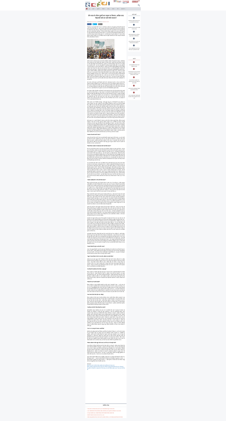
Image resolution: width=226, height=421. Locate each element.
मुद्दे (89, 9)
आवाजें (92, 9)
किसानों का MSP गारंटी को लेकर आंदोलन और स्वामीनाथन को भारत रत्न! (100, 365)
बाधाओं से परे (122, 9)
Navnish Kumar (94, 21)
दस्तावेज (112, 9)
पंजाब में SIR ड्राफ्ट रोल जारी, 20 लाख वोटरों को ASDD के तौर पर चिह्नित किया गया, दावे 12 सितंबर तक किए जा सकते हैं (134, 73)
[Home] (98, 4)
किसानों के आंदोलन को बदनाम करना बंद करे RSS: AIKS (96, 415)
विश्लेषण (103, 9)
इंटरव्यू (107, 9)
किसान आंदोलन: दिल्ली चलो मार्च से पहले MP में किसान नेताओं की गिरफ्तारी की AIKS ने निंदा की (105, 366)
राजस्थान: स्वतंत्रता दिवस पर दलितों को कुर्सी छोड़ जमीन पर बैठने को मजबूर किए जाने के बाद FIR (134, 97)
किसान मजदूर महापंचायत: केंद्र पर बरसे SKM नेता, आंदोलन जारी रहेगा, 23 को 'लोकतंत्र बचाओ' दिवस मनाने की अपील (105, 417)
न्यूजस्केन (98, 9)
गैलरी (117, 9)
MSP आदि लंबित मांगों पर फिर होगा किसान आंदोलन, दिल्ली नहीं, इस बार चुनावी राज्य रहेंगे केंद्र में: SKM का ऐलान (104, 410)
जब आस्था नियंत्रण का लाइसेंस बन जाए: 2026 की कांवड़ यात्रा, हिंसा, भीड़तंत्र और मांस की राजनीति (134, 81)
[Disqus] (106, 385)
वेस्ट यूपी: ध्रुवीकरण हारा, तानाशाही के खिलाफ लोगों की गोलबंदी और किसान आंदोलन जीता (101, 412)
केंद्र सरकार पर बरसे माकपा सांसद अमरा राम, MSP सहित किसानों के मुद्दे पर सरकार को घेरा (101, 408)
